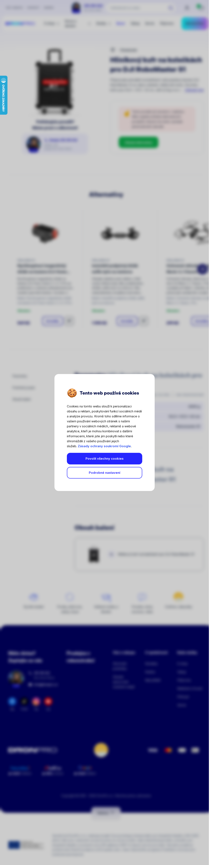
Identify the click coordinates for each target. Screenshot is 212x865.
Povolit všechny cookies (105, 458)
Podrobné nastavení (104, 473)
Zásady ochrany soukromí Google (104, 446)
